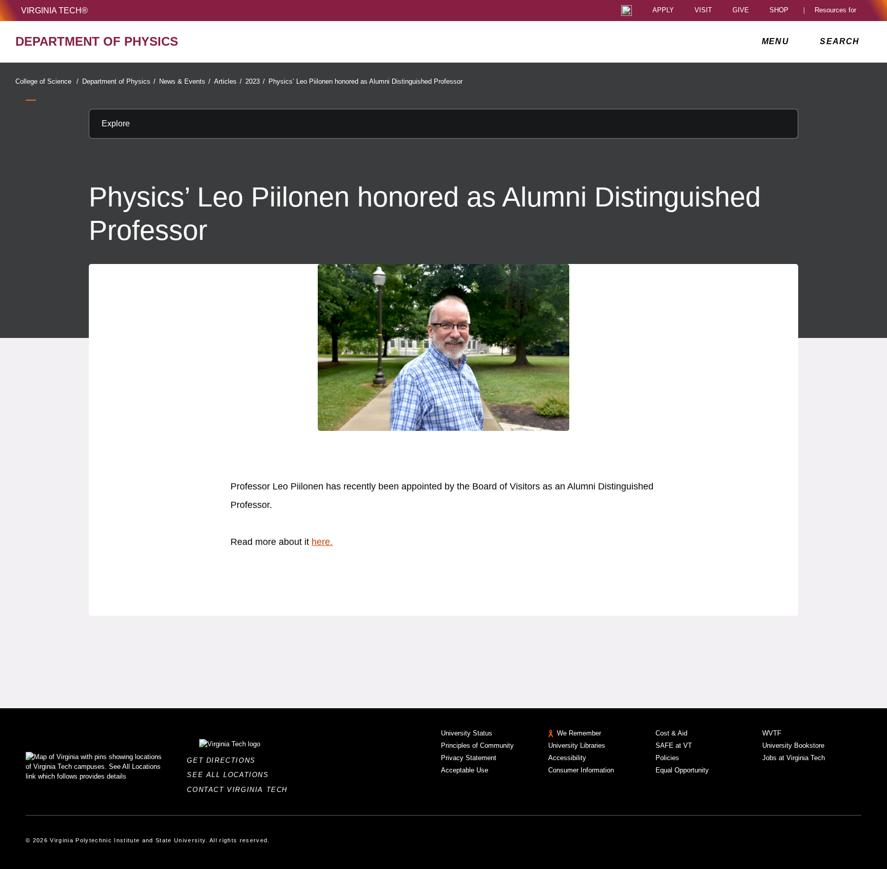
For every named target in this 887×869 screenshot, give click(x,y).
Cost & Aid (671, 733)
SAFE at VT (673, 745)
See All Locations (230, 775)
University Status (466, 733)
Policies (667, 758)
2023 (255, 81)
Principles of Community (477, 745)
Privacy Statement (468, 758)
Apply (663, 10)
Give (740, 10)
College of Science (47, 81)
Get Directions (224, 760)
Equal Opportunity (682, 770)
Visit (703, 10)
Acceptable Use (464, 770)
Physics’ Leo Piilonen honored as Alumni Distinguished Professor (365, 81)
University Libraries (576, 745)
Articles (228, 81)
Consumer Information (581, 770)
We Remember (579, 733)
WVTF (771, 733)
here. (322, 542)
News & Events (184, 81)
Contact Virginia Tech (240, 790)
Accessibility (567, 758)
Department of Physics (119, 81)
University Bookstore (793, 745)
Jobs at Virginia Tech (793, 758)
